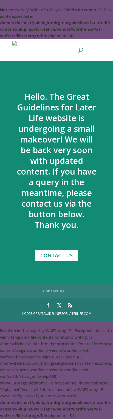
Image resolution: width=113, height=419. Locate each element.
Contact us (53, 290)
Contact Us (56, 255)
